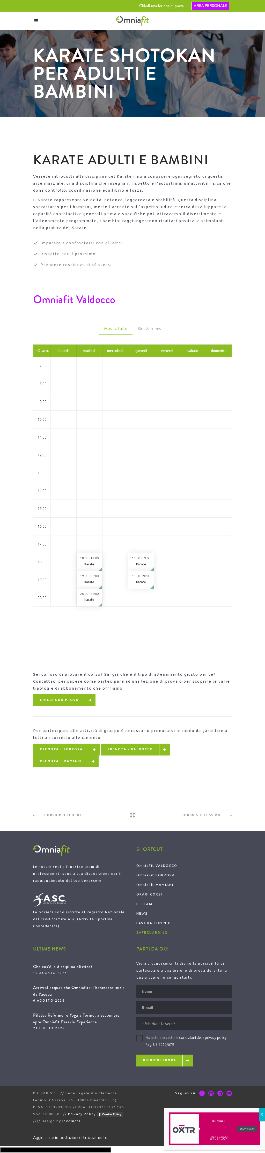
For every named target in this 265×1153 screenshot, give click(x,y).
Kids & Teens (149, 328)
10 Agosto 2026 (50, 973)
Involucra (71, 1121)
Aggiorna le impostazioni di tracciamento (70, 1137)
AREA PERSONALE (210, 6)
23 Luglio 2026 (49, 1028)
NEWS (142, 913)
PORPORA (164, 875)
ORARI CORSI (149, 894)
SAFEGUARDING (151, 932)
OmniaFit (145, 875)
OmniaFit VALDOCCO (156, 865)
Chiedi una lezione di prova (161, 6)
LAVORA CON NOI (153, 923)
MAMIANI (163, 884)
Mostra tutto (115, 328)
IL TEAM (144, 904)
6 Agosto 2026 (49, 1000)
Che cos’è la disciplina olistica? (63, 967)
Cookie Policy (111, 1114)
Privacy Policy (82, 1114)
